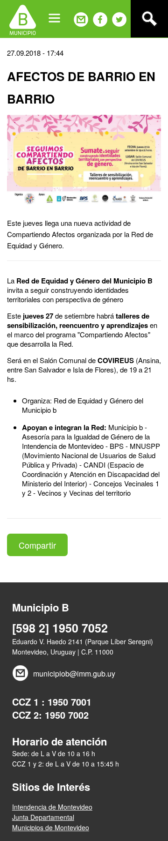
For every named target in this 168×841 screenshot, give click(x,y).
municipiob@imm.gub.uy (74, 673)
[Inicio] (22, 18)
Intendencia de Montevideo (52, 806)
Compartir (37, 545)
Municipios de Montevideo (50, 827)
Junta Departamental (43, 817)
